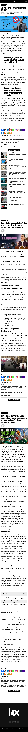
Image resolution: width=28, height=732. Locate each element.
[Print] (5, 133)
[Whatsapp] (13, 130)
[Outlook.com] (2, 133)
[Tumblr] (21, 130)
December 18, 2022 (18, 66)
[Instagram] (16, 130)
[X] (5, 130)
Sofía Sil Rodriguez (10, 13)
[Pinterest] (10, 130)
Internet (14, 135)
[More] (10, 133)
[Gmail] (18, 130)
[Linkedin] (8, 130)
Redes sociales (21, 135)
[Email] (8, 133)
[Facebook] (2, 130)
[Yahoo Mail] (23, 130)
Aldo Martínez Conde (11, 231)
